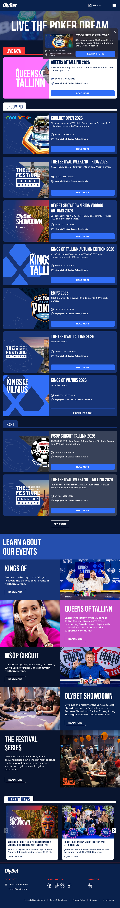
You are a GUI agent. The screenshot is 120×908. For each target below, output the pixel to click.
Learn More (95, 53)
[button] (6, 830)
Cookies (93, 900)
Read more (82, 93)
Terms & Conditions (58, 900)
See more (60, 524)
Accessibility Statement (34, 900)
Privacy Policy (78, 900)
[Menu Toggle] (114, 5)
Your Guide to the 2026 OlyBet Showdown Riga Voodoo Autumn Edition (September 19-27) (29, 843)
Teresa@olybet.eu (17, 889)
